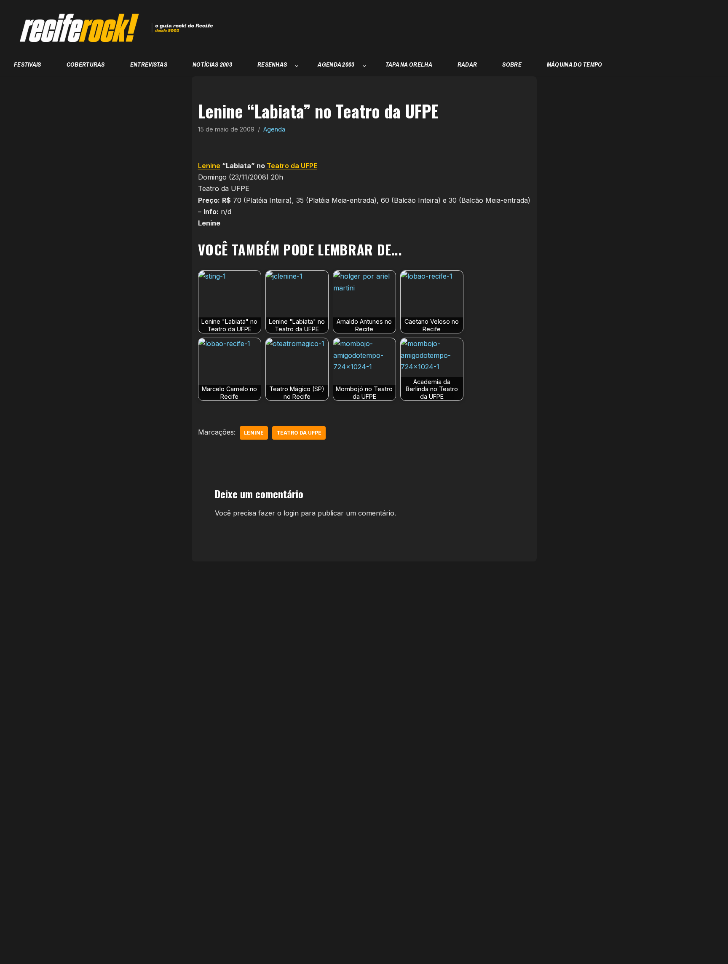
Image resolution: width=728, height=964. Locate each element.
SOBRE (512, 64)
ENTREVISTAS (148, 64)
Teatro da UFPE (292, 165)
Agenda (274, 129)
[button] (296, 66)
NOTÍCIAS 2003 (212, 64)
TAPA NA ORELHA (408, 64)
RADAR (467, 64)
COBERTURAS (86, 64)
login (291, 513)
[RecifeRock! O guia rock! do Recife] (111, 28)
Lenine (209, 165)
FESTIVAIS (27, 64)
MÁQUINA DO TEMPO (574, 64)
